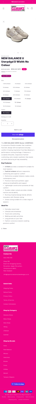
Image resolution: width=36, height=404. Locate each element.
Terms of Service (8, 300)
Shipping (3, 71)
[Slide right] (22, 53)
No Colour (6, 112)
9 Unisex (28, 95)
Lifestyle (6, 330)
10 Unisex (18, 99)
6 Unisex (28, 88)
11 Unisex (28, 98)
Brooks (5, 361)
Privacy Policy (7, 296)
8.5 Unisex (17, 95)
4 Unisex (18, 84)
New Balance (7, 349)
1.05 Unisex (7, 84)
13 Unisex (19, 106)
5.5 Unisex (17, 88)
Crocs (5, 365)
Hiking (5, 326)
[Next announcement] (33, 2)
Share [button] (5, 228)
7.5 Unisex (28, 91)
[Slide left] (14, 53)
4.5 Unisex (29, 84)
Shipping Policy (8, 288)
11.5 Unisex (7, 103)
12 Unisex (18, 102)
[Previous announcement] (3, 2)
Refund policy (11, 396)
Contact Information (9, 304)
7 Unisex (18, 91)
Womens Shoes (8, 315)
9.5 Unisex (6, 98)
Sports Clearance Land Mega (17, 394)
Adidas (5, 369)
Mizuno (5, 353)
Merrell (5, 373)
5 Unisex (6, 88)
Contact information (24, 399)
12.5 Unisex (7, 106)
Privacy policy (20, 396)
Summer (6, 334)
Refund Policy (7, 292)
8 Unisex (6, 95)
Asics (5, 345)
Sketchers (6, 357)
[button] (3, 8)
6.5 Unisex (7, 91)
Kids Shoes (6, 323)
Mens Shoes (7, 319)
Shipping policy (13, 399)
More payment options (18, 138)
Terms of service (30, 396)
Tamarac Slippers (8, 377)
